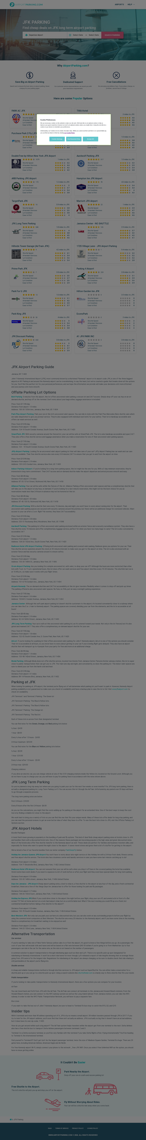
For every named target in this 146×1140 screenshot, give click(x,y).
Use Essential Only (74, 139)
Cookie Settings (57, 139)
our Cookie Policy (69, 133)
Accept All (90, 139)
